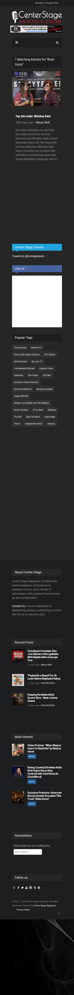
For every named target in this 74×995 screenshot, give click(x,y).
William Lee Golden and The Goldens (31, 403)
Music (32, 756)
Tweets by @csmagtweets (28, 256)
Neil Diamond (20, 361)
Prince (17, 424)
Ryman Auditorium (23, 389)
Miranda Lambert (45, 389)
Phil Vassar (49, 354)
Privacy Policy (23, 910)
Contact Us (18, 606)
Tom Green (33, 375)
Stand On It (36, 347)
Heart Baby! (50, 417)
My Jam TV (37, 361)
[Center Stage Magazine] (37, 17)
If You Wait (38, 410)
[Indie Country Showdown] (36, 29)
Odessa (51, 424)
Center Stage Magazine (45, 905)
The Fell (18, 417)
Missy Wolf (43, 122)
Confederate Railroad (24, 368)
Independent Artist (34, 424)
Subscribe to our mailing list (32, 845)
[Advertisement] (38, 214)
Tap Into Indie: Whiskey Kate (33, 116)
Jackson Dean (46, 368)
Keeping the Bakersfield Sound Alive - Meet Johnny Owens (42, 697)
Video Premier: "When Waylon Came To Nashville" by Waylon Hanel (44, 748)
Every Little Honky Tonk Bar (27, 354)
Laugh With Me (21, 396)
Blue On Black (33, 417)
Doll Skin (47, 375)
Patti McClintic (48, 683)
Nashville (18, 375)
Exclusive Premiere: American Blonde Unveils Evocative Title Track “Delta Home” (45, 795)
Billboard (52, 410)
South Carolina (21, 410)
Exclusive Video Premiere (26, 382)
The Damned (20, 347)
